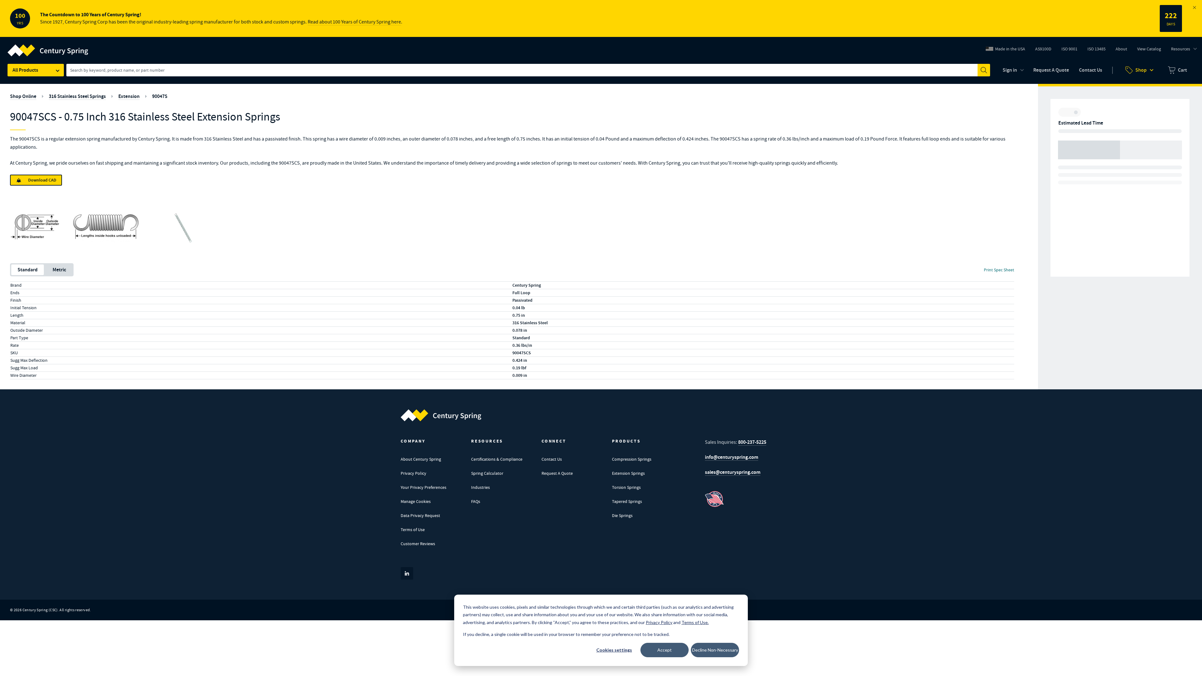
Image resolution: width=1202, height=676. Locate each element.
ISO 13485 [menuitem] (1096, 49)
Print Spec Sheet (999, 270)
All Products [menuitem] (25, 70)
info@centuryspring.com (731, 457)
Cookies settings (614, 650)
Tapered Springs (627, 501)
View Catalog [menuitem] (1149, 49)
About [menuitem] (1121, 49)
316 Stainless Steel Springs (77, 96)
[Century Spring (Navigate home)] (441, 415)
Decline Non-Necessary (715, 650)
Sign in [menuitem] (1010, 70)
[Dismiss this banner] (1194, 8)
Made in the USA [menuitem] (1010, 49)
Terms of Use (413, 529)
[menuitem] (1177, 70)
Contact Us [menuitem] (1090, 70)
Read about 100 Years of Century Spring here (354, 22)
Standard (28, 269)
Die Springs (622, 515)
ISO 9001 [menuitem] (1071, 50)
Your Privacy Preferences (423, 487)
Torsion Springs (626, 487)
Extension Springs (628, 473)
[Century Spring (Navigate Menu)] (48, 46)
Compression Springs (631, 459)
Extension (129, 96)
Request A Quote (557, 473)
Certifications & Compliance (496, 459)
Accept (664, 650)
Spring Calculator (487, 473)
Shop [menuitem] (1141, 70)
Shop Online (23, 96)
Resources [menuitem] (1180, 49)
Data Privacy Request (420, 515)
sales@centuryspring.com (732, 472)
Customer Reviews (418, 543)
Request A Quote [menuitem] (1051, 70)
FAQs (475, 501)
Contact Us (552, 459)
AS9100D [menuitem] (1045, 50)
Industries (480, 487)
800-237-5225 (752, 442)
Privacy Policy (413, 473)
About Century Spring (421, 459)
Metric (59, 269)
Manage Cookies (416, 501)
